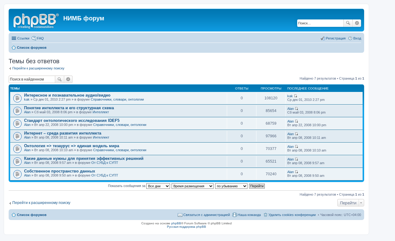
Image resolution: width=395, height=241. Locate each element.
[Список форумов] (36, 20)
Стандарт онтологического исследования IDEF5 (71, 120)
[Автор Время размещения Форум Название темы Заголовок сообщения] (193, 186)
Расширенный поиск (357, 23)
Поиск (348, 23)
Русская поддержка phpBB (186, 226)
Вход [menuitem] (357, 38)
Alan (27, 112)
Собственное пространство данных (59, 171)
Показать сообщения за (127, 186)
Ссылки (23, 38)
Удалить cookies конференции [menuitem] (292, 215)
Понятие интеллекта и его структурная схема (69, 108)
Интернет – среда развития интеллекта (62, 133)
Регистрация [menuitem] (336, 38)
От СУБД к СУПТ (104, 162)
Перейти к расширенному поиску (38, 68)
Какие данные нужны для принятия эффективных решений (83, 158)
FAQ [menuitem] (40, 38)
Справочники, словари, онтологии (117, 99)
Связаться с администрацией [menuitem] (206, 215)
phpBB (176, 223)
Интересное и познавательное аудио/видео (67, 95)
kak (27, 99)
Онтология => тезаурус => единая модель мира (71, 145)
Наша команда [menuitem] (249, 215)
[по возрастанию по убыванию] (231, 186)
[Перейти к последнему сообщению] (295, 96)
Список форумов (32, 215)
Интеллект (101, 112)
